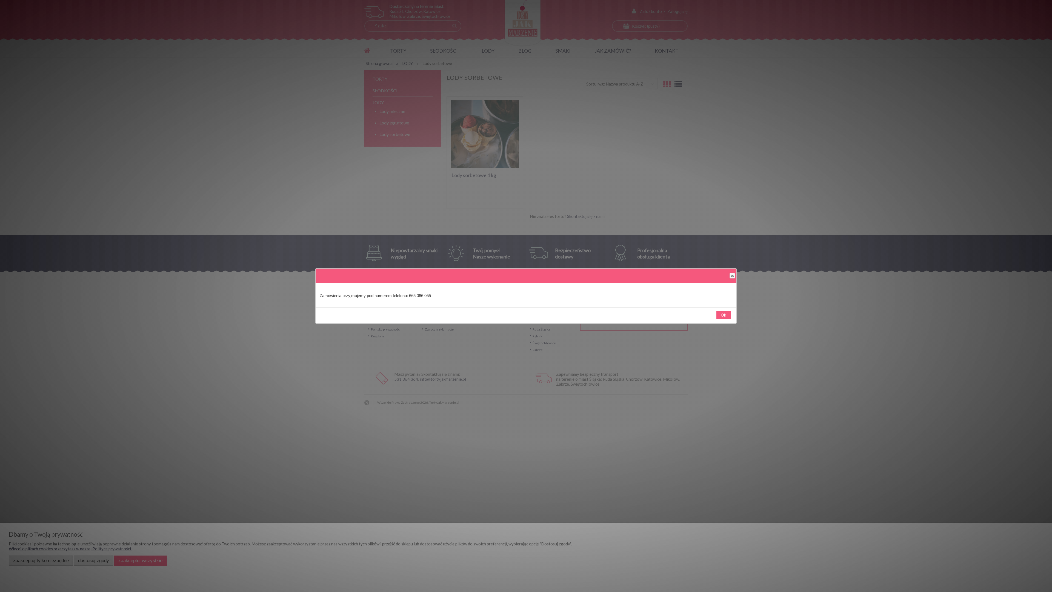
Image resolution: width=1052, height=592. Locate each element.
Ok (723, 315)
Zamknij (732, 275)
